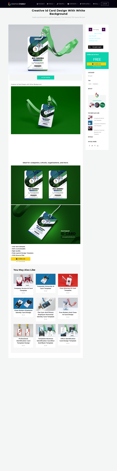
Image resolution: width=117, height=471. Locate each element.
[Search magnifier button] (103, 29)
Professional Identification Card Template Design (23, 341)
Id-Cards (90, 76)
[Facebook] (89, 146)
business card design (94, 38)
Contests (72, 4)
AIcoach (41, 4)
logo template (92, 36)
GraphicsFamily (97, 100)
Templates (86, 4)
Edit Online (46, 77)
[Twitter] (92, 146)
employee (95, 84)
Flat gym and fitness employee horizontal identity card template (45, 315)
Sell (96, 4)
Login (105, 4)
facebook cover (93, 40)
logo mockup (98, 33)
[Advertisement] (62, 148)
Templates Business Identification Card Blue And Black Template (45, 341)
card (90, 84)
